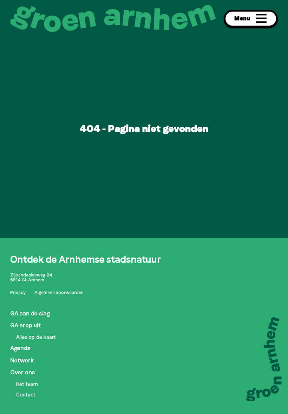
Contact (25, 395)
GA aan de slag (30, 313)
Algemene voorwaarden (59, 292)
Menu (242, 18)
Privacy (18, 292)
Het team (27, 384)
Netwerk (22, 360)
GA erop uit (25, 325)
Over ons (22, 372)
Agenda (20, 348)
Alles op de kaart (36, 337)
